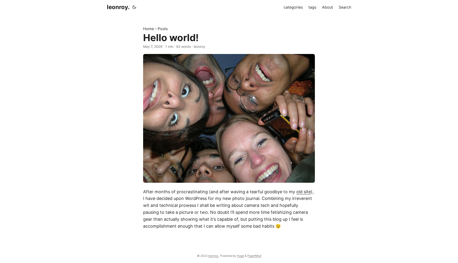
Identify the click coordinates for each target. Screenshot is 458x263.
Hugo (240, 256)
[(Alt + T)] (134, 7)
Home (148, 28)
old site (303, 191)
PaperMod (254, 256)
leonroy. (118, 7)
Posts (163, 28)
